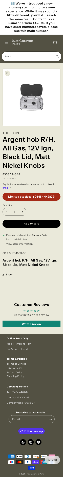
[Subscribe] (50, 419)
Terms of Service (16, 363)
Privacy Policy (14, 367)
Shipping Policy (15, 376)
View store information (19, 243)
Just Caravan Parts (36, 474)
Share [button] (9, 274)
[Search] (57, 56)
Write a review (31, 324)
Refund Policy (15, 372)
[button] (6, 42)
